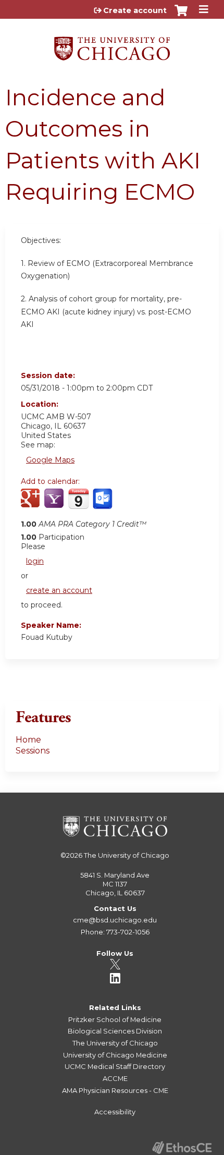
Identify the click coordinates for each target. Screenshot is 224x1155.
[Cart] (181, 16)
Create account (135, 10)
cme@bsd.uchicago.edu (115, 920)
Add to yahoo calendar (54, 504)
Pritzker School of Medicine (114, 1019)
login (35, 561)
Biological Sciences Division (115, 1031)
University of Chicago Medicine (115, 1055)
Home (28, 740)
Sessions (32, 751)
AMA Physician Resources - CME (115, 1090)
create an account (59, 590)
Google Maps (50, 460)
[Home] (112, 44)
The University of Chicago (126, 855)
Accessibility (114, 1112)
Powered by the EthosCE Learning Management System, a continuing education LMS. (182, 1147)
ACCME (115, 1078)
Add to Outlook (103, 504)
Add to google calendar (31, 504)
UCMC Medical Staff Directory (115, 1066)
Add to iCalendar (78, 503)
